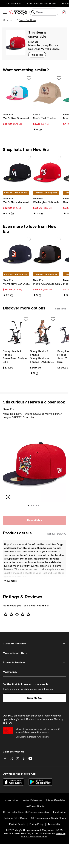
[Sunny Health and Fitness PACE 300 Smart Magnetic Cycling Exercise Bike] (43, 332)
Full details (37, 54)
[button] (12, 20)
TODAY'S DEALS (12, 3)
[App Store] (13, 781)
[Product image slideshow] (34, 467)
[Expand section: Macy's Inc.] (34, 672)
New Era (33, 41)
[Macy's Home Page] (18, 12)
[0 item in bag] (63, 12)
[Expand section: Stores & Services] (34, 662)
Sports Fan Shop (27, 20)
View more (10, 580)
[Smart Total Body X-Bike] (16, 332)
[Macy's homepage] (4, 20)
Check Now (43, 737)
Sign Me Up (34, 697)
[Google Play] (40, 781)
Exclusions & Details (26, 737)
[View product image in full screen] (8, 497)
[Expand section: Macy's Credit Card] (34, 653)
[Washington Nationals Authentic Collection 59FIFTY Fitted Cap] (47, 172)
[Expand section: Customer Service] (34, 643)
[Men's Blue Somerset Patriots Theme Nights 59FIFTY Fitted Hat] (17, 93)
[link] (17, 119)
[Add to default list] (29, 78)
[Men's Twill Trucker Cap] (47, 93)
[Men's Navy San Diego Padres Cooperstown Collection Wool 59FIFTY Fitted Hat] (17, 254)
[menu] (5, 12)
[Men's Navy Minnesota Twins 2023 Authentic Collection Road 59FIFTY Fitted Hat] (17, 172)
